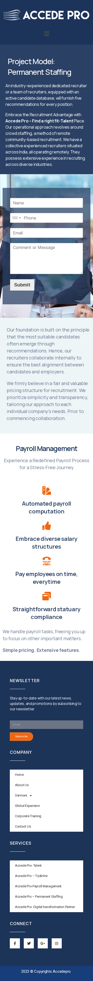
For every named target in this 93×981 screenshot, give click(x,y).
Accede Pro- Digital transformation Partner (45, 907)
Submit (22, 284)
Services (21, 795)
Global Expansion (27, 806)
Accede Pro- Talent (28, 865)
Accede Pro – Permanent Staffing (39, 896)
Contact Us (23, 826)
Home (19, 775)
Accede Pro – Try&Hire (31, 876)
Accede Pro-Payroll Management (38, 886)
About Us (22, 785)
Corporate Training (28, 816)
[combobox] (16, 218)
